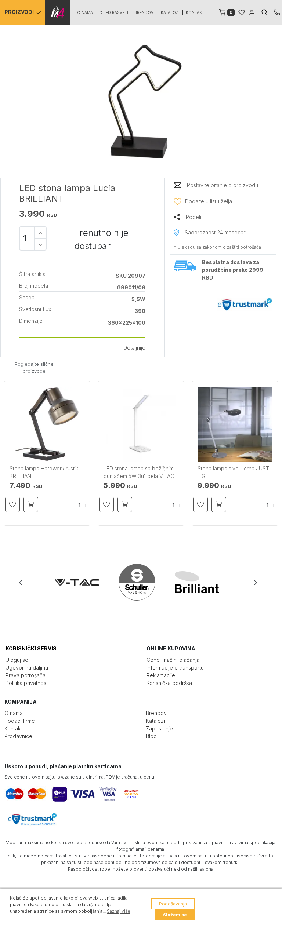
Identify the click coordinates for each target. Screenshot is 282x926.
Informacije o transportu (175, 667)
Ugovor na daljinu (27, 667)
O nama (85, 12)
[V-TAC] (81, 582)
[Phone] (277, 11)
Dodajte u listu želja (208, 201)
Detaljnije (133, 347)
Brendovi (144, 12)
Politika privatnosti (27, 683)
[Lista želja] (241, 11)
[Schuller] (141, 582)
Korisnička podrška (169, 683)
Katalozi (170, 12)
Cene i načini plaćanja (173, 660)
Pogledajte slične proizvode (34, 367)
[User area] (252, 11)
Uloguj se (17, 660)
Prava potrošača (26, 675)
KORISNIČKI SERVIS (31, 648)
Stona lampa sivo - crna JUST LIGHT (233, 472)
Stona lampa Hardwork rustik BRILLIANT (44, 472)
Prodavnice (18, 736)
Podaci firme (19, 721)
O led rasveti (113, 12)
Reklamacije (161, 675)
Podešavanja (173, 904)
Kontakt (195, 12)
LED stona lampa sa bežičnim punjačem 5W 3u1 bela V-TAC (139, 472)
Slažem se (175, 915)
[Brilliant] (201, 582)
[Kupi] (31, 504)
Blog (151, 736)
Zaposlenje (159, 728)
